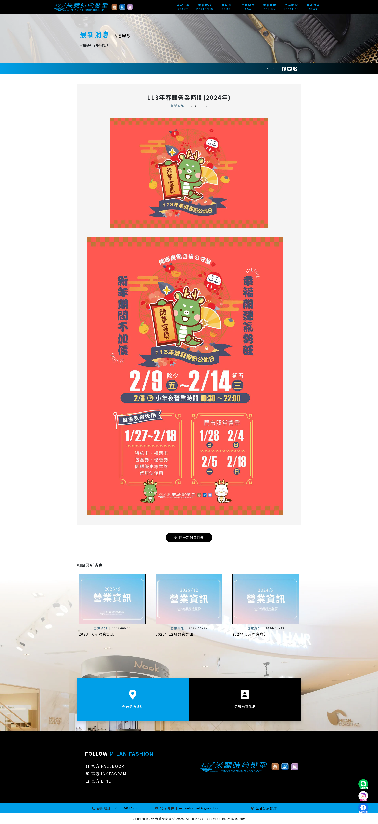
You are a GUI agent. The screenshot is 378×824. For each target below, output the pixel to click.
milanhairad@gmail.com (201, 808)
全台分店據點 (266, 808)
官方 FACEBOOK (107, 766)
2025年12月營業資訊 (174, 634)
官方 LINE (100, 781)
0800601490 (126, 808)
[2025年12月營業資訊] (189, 599)
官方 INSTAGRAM (108, 773)
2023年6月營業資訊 (96, 634)
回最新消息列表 (191, 537)
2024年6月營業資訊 (250, 634)
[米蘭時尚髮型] (93, 6)
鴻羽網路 (240, 818)
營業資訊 (177, 106)
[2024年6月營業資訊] (266, 599)
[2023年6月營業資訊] (112, 599)
